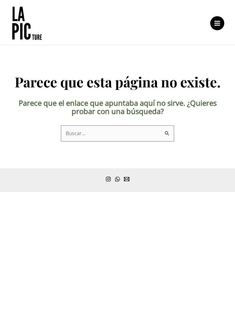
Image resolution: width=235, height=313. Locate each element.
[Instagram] (108, 179)
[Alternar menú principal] (217, 23)
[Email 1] (126, 179)
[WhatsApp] (117, 179)
